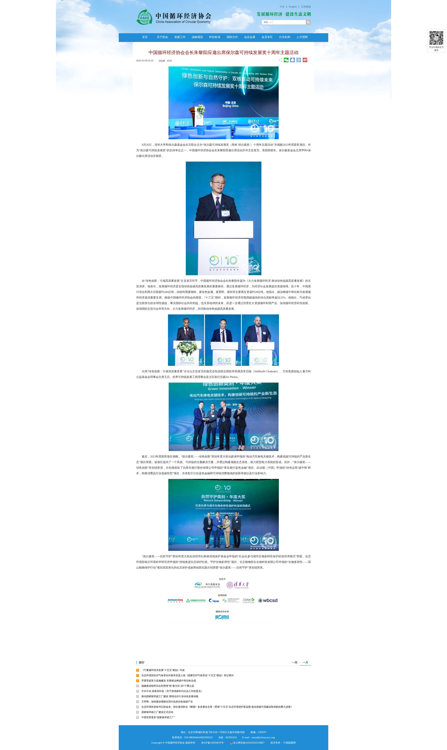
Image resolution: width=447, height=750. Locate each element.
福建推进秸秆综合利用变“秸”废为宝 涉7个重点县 (167, 685)
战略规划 (197, 36)
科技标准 (214, 36)
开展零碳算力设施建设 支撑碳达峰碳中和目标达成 (168, 680)
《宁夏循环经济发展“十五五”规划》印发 (163, 670)
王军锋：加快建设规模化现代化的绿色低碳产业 (167, 701)
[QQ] (292, 60)
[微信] (286, 60)
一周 (294, 662)
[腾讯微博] (298, 60)
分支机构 (284, 36)
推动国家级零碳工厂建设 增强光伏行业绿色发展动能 (169, 696)
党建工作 (179, 36)
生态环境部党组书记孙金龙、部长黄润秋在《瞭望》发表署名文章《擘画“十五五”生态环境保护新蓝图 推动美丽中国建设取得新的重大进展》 (217, 706)
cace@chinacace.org (263, 737)
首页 (145, 36)
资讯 (266, 22)
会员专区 (267, 36)
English (293, 6)
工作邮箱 (306, 6)
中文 (282, 6)
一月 (305, 662)
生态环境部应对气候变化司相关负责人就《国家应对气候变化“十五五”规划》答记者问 (187, 675)
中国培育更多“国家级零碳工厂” (158, 717)
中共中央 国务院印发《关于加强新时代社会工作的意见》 (172, 691)
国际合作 (232, 36)
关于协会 (162, 36)
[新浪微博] (305, 60)
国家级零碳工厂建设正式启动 (157, 712)
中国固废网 (289, 742)
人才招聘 (302, 36)
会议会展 (249, 36)
